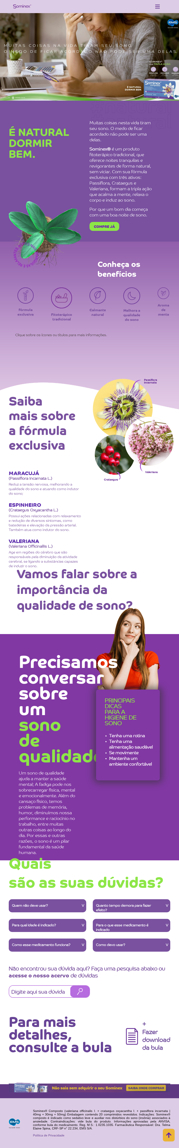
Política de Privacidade (48, 1135)
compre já (104, 227)
